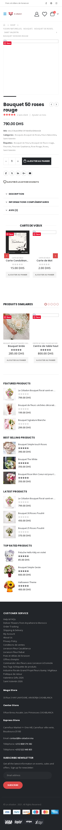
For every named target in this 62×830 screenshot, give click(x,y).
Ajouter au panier (38, 161)
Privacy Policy (10, 641)
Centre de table (9, 343)
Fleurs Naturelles (48, 135)
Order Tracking (10, 626)
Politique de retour (12, 673)
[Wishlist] (44, 14)
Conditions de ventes (14, 644)
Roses (45, 146)
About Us (8, 637)
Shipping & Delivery (13, 630)
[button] (45, 304)
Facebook (6, 173)
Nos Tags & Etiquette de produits (19, 666)
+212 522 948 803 (23, 749)
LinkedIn (18, 173)
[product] (17, 242)
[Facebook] (46, 3)
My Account (9, 633)
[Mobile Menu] (6, 14)
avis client (22, 115)
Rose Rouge (36, 146)
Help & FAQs (9, 619)
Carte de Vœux (17, 258)
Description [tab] (16, 194)
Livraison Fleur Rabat (13, 652)
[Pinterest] (51, 3)
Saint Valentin (9, 138)
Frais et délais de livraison (17, 3)
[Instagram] (56, 3)
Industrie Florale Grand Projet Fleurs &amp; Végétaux (30, 670)
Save (11, 234)
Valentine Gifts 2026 (13, 677)
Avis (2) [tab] (13, 210)
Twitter (12, 173)
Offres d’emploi (11, 659)
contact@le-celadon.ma (21, 738)
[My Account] (37, 14)
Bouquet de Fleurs (22, 143)
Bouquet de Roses (32, 135)
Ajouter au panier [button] (17, 274)
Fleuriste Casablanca (21, 146)
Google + (24, 173)
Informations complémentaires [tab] (29, 202)
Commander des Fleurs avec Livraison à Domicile (28, 663)
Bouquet (19, 135)
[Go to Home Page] (4, 25)
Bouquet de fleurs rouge (43, 143)
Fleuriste (7, 146)
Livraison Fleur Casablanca (17, 648)
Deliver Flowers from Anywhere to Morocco (25, 622)
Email (30, 173)
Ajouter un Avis (39, 115)
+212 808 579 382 (23, 743)
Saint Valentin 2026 (12, 681)
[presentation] (6, 255)
